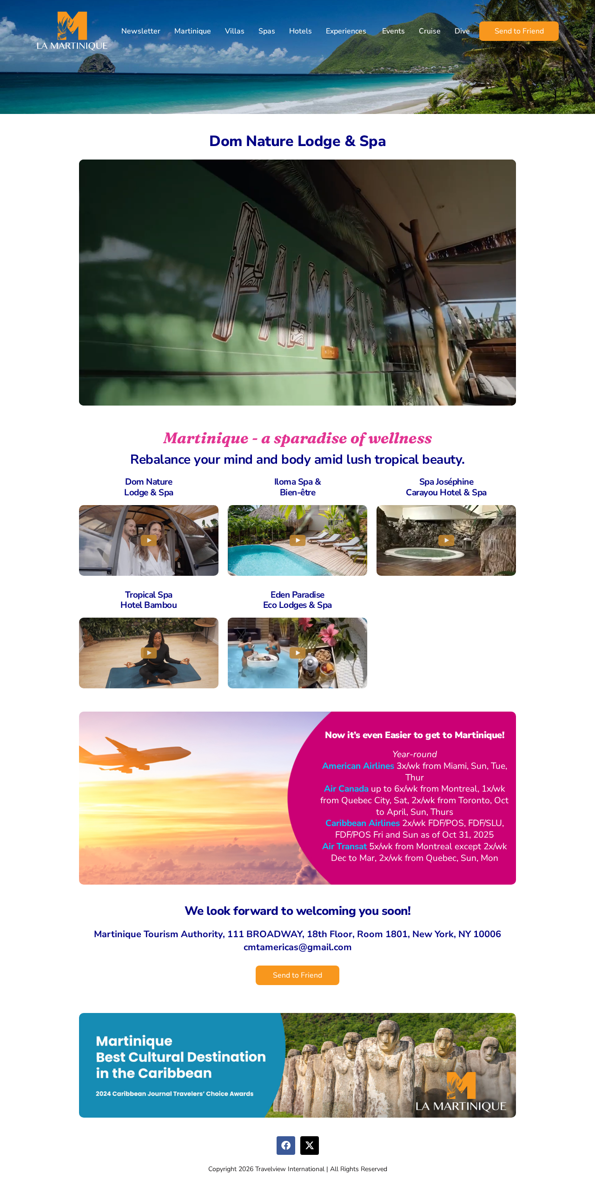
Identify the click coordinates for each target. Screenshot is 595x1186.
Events (392, 31)
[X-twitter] (309, 1145)
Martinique (192, 31)
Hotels (300, 31)
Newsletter (140, 31)
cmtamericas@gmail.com (298, 947)
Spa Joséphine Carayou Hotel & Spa (446, 487)
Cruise (430, 31)
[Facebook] (286, 1145)
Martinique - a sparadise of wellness (297, 437)
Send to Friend (519, 31)
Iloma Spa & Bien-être (297, 487)
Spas (266, 31)
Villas (235, 31)
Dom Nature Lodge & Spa (148, 487)
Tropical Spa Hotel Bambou (148, 600)
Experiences (346, 31)
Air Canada (346, 789)
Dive (462, 31)
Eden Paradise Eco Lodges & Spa (297, 600)
